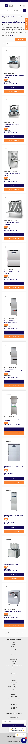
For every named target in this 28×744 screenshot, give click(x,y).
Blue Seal (14, 675)
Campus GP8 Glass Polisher (11, 564)
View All (14, 689)
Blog (14, 642)
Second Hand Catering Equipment (14, 665)
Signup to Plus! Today (14, 1)
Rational (14, 680)
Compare (20, 39)
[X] (16, 708)
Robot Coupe (14, 682)
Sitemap (14, 649)
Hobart (14, 678)
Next (20, 632)
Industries (14, 661)
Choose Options (14, 429)
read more (12, 35)
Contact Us (14, 646)
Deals (14, 663)
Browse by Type (14, 659)
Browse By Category (14, 657)
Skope (14, 684)
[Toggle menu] (2, 6)
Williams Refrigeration (14, 686)
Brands (14, 668)
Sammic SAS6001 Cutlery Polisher (13, 611)
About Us (14, 644)
